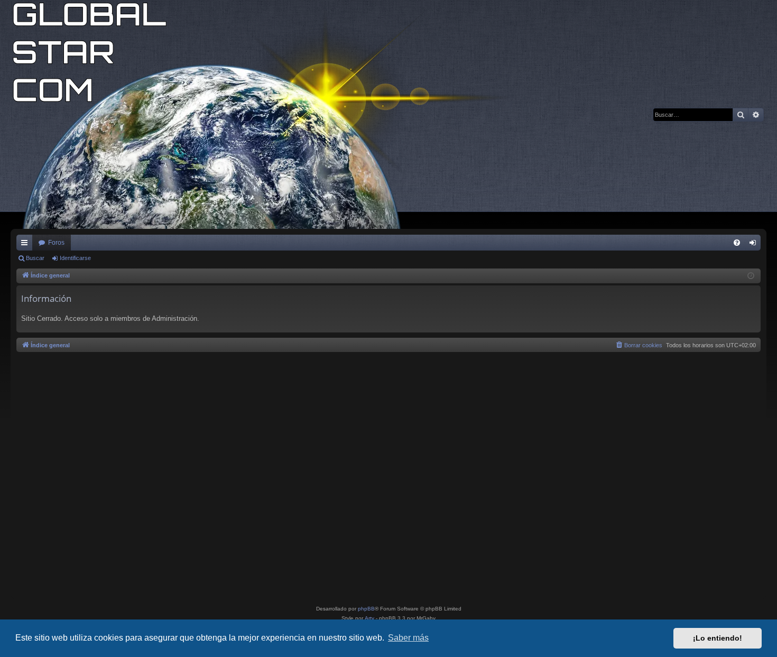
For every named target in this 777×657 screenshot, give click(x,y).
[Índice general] (269, 114)
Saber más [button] (408, 637)
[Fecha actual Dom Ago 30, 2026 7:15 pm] (750, 276)
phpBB (366, 609)
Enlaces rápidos (26, 245)
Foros (56, 242)
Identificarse (75, 258)
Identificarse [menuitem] (755, 245)
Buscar (35, 258)
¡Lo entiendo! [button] (717, 638)
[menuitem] (737, 243)
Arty (369, 618)
